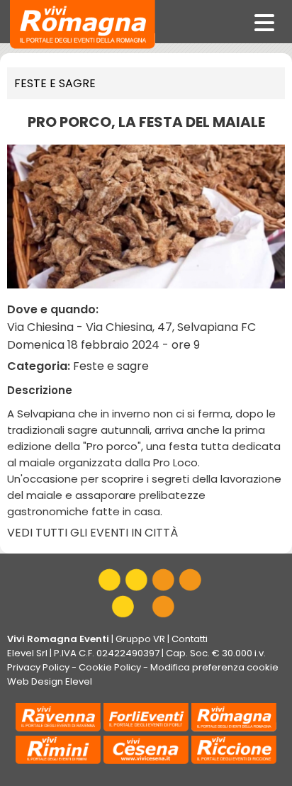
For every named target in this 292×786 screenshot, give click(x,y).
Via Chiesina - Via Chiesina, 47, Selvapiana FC (131, 327)
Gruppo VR (140, 639)
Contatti (190, 639)
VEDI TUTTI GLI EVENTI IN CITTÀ (92, 532)
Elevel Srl (27, 653)
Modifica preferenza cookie (214, 667)
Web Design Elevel (49, 681)
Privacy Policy (38, 667)
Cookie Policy (110, 667)
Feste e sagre (55, 83)
